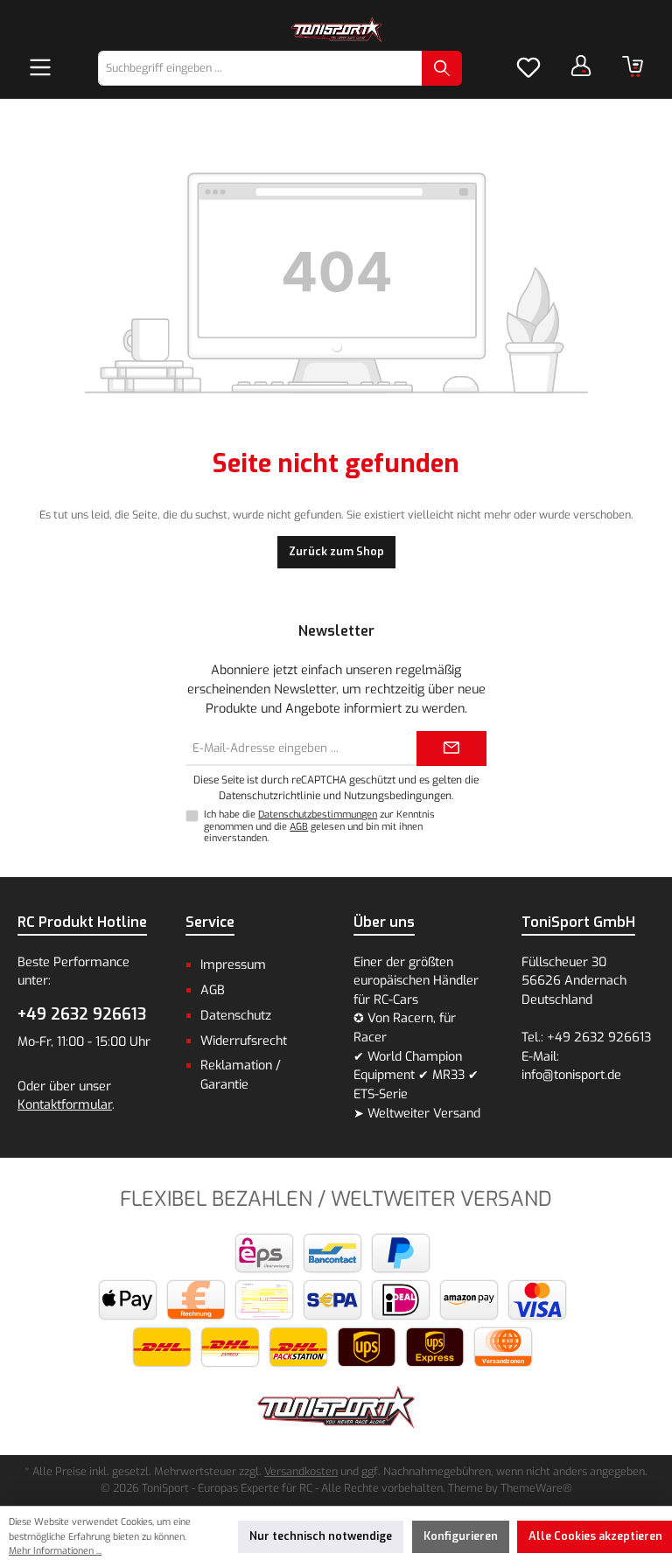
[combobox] (260, 68)
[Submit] (451, 748)
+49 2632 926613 (82, 1014)
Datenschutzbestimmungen (317, 814)
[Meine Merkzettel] (528, 68)
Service (210, 922)
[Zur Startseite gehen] (336, 29)
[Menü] (40, 68)
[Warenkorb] (632, 66)
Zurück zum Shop (336, 551)
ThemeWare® (536, 1487)
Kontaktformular (65, 1105)
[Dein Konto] (581, 65)
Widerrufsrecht (243, 1041)
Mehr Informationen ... (55, 1550)
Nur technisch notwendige (320, 1536)
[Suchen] (442, 68)
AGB (299, 826)
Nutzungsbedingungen (398, 796)
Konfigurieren (461, 1536)
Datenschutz (235, 1015)
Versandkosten (301, 1471)
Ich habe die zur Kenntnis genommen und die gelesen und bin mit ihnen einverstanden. (319, 826)
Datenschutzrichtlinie (269, 796)
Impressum (233, 965)
